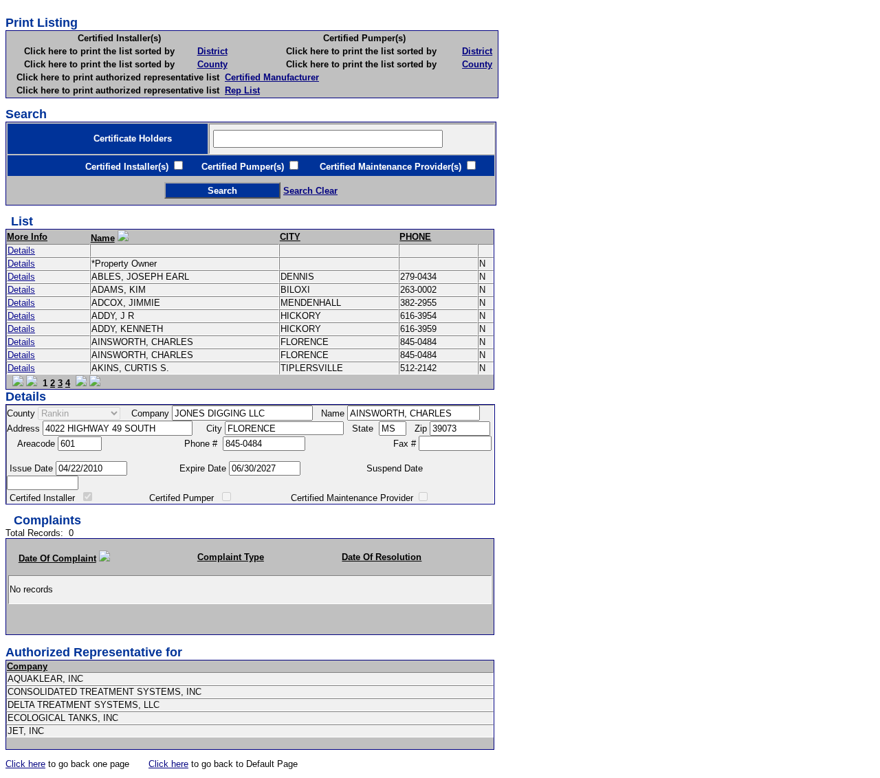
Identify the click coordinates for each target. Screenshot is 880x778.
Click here (25, 764)
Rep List (242, 90)
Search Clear (310, 191)
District (212, 51)
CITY (290, 237)
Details (21, 250)
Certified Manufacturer (272, 77)
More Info (27, 237)
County (212, 64)
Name (103, 238)
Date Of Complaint (57, 558)
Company (27, 666)
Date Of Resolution (381, 557)
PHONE (415, 237)
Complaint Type (230, 557)
